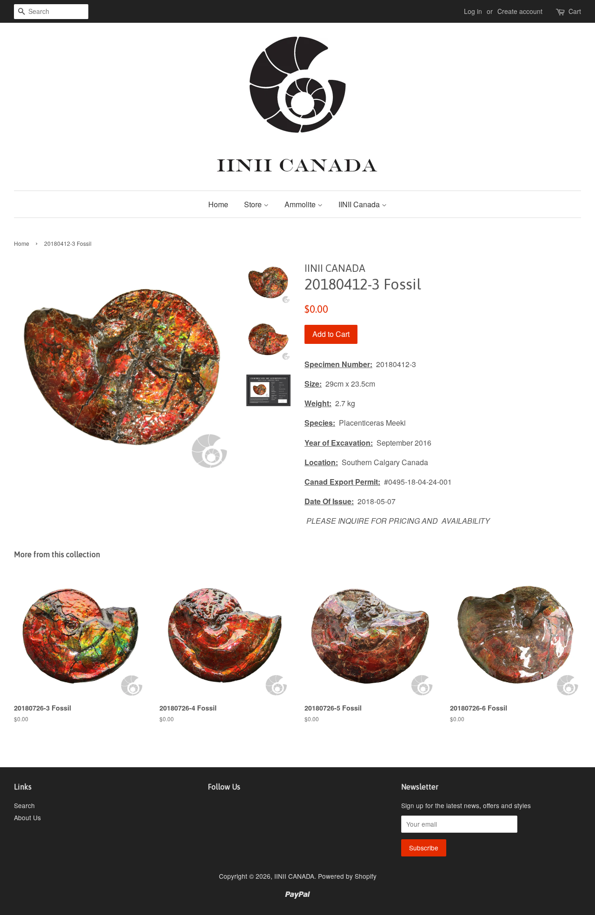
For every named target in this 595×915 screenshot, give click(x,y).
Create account (519, 11)
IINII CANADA (294, 876)
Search (24, 805)
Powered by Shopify (347, 876)
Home (218, 204)
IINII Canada (360, 204)
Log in (473, 11)
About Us (27, 817)
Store (254, 204)
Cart (575, 11)
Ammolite (300, 204)
